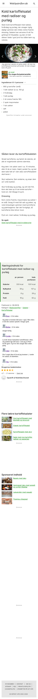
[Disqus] (19, 339)
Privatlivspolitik (24, 686)
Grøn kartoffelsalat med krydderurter (16, 223)
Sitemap (8, 686)
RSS (14, 686)
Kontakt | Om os (24, 684)
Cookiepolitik (10, 689)
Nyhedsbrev (9, 684)
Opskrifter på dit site (25, 689)
